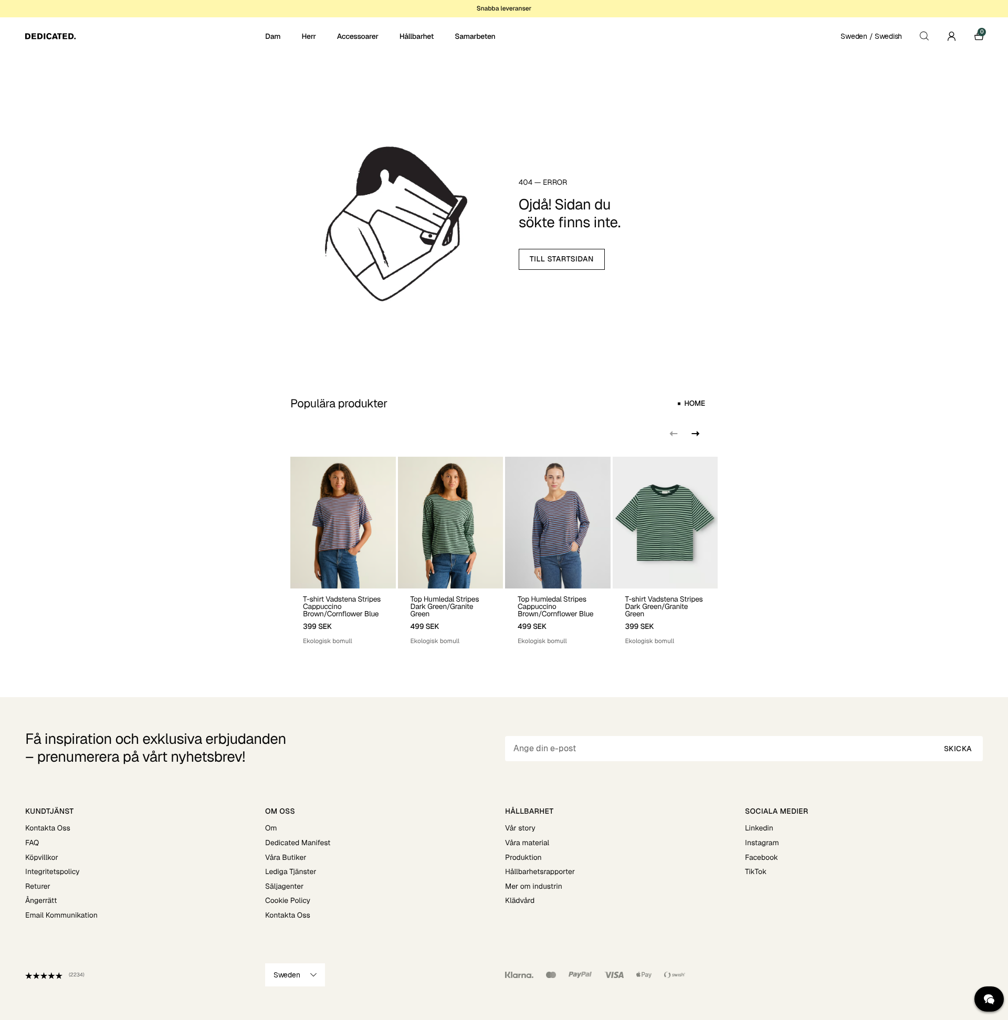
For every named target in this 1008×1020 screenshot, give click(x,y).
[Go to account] (951, 36)
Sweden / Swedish (871, 36)
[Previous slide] (673, 433)
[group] (343, 552)
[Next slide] (694, 433)
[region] (504, 552)
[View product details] (343, 617)
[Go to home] (144, 36)
